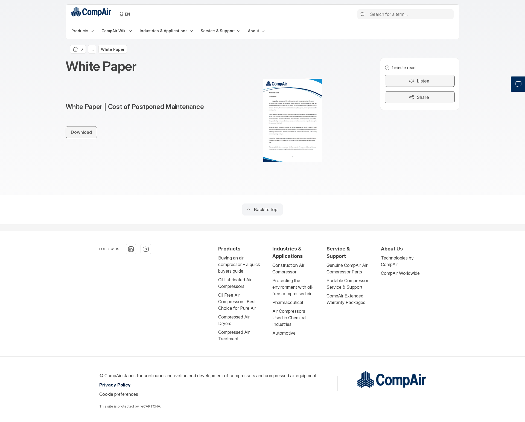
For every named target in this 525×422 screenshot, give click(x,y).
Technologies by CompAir (397, 261)
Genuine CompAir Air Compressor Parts (347, 268)
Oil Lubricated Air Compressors (235, 283)
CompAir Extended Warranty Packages (345, 299)
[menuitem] (83, 31)
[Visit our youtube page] (146, 249)
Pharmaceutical (287, 302)
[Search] (363, 14)
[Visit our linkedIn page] (131, 249)
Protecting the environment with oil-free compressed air (293, 287)
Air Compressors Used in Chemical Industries (289, 317)
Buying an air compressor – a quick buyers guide (239, 264)
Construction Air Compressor (288, 268)
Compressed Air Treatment (234, 335)
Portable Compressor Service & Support (347, 284)
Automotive (284, 333)
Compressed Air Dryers (234, 320)
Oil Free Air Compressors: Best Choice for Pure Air (237, 301)
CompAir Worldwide (400, 273)
